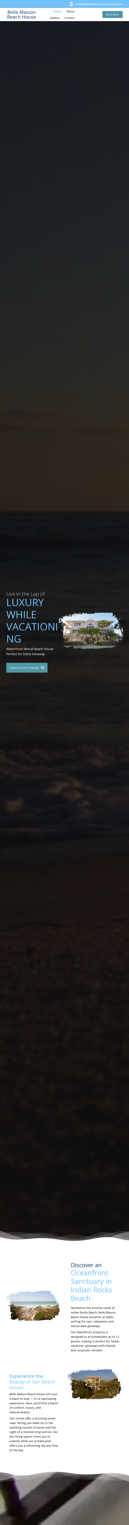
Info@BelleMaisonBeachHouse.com (99, 4)
